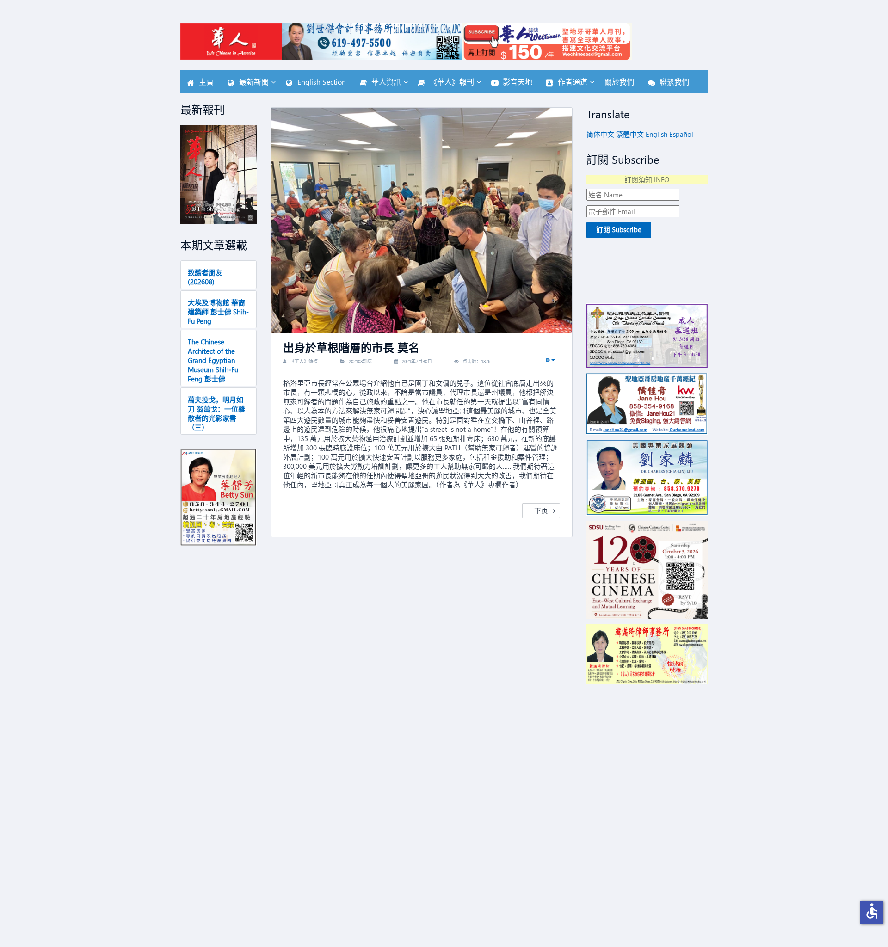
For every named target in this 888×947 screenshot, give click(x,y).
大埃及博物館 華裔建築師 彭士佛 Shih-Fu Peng (218, 312)
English (656, 134)
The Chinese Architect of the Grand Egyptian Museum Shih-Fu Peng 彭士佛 (213, 360)
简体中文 (600, 134)
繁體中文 (630, 134)
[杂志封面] (218, 174)
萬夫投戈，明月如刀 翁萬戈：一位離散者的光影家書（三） (216, 413)
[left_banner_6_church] (647, 335)
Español (681, 134)
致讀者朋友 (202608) (205, 277)
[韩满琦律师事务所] (647, 654)
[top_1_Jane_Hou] (647, 404)
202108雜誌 (360, 361)
